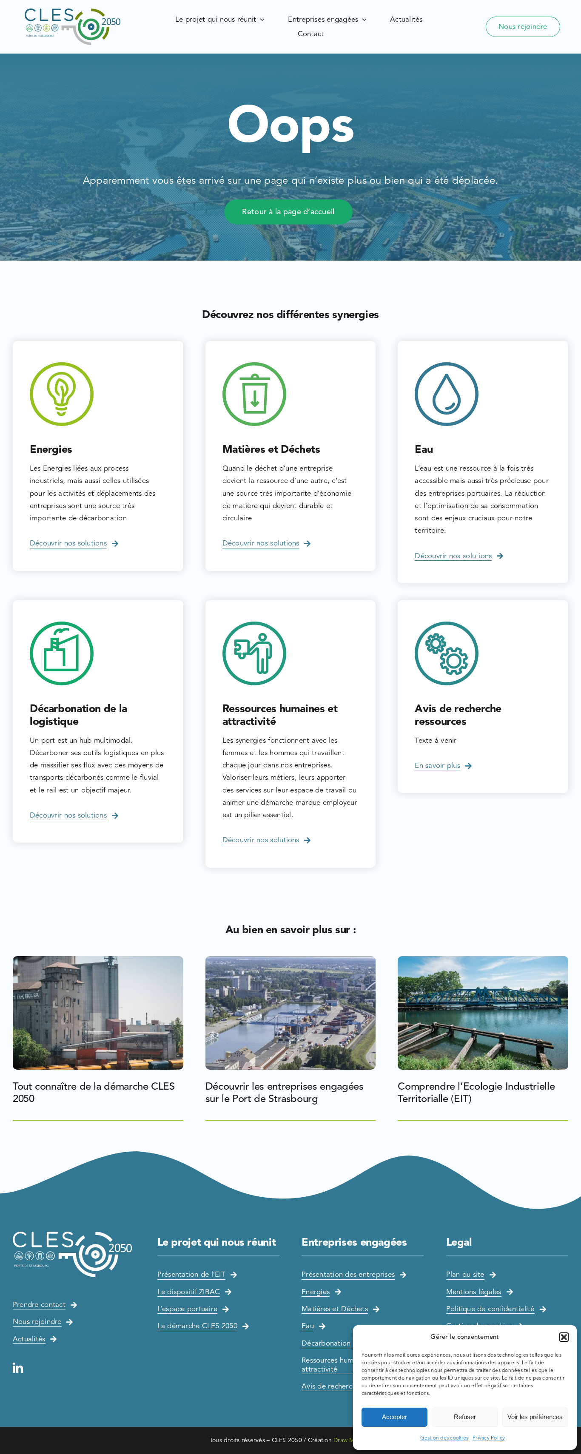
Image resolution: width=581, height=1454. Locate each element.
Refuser (465, 1416)
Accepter (394, 1416)
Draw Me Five (352, 1440)
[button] (564, 1337)
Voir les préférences (535, 1416)
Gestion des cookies (444, 1437)
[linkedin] (18, 1368)
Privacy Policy (489, 1437)
